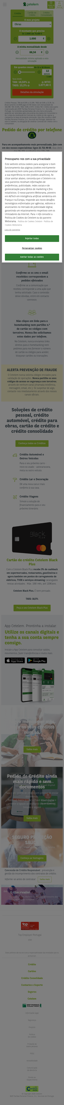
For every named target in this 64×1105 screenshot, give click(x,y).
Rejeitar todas (32, 238)
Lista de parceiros (12, 230)
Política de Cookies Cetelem (30, 221)
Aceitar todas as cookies (32, 257)
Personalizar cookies (32, 248)
